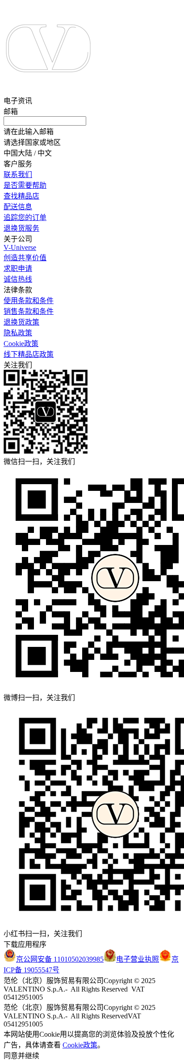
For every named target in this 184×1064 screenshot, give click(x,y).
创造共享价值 (25, 258)
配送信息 (18, 207)
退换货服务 (21, 228)
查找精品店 (21, 196)
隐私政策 (18, 333)
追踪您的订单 (25, 217)
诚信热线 (18, 279)
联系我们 (18, 174)
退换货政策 (21, 322)
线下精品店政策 (29, 354)
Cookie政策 (21, 343)
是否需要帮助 (25, 185)
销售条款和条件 (29, 311)
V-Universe (20, 247)
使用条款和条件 (29, 300)
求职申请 (18, 268)
